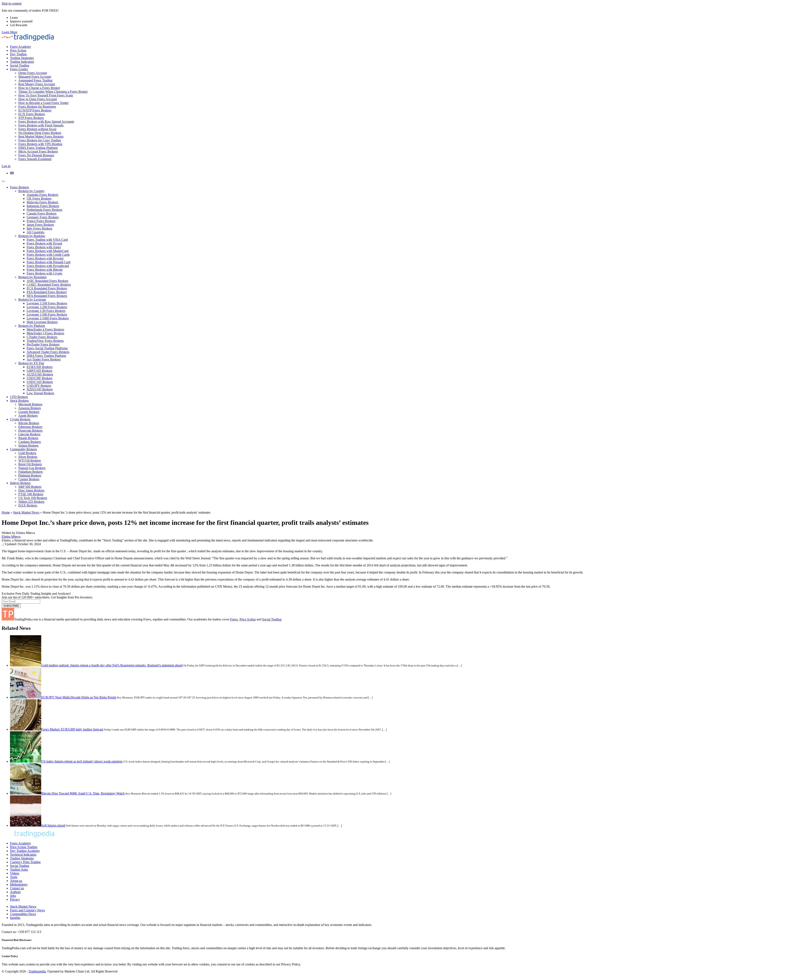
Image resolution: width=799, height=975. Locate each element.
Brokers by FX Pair (31, 363)
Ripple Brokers (28, 438)
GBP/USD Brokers (39, 370)
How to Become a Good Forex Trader (43, 103)
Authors (15, 892)
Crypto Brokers (20, 419)
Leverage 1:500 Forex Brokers (47, 314)
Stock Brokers (19, 400)
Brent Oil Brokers (30, 464)
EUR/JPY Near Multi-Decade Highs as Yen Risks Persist (78, 697)
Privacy (15, 899)
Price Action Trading (23, 847)
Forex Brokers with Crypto (44, 273)
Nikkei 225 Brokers (31, 501)
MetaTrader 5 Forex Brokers (45, 333)
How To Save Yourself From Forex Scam (45, 95)
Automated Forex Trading (35, 80)
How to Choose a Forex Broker (39, 88)
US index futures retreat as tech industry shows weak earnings (82, 761)
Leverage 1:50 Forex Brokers (46, 311)
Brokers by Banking (31, 236)
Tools (13, 877)
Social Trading (19, 65)
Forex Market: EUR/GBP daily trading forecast (72, 729)
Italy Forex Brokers (39, 228)
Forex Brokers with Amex (44, 247)
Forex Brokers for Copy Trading (39, 140)
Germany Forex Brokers (43, 217)
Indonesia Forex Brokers (43, 206)
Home (6, 512)
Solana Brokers (28, 445)
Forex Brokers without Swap (37, 129)
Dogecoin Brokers (30, 430)
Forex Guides (19, 69)
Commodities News (23, 914)
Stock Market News (26, 512)
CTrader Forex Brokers (42, 337)
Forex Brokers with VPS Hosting (40, 144)
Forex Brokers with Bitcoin (45, 269)
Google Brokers (28, 412)
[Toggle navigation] (3, 181)
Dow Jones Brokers (31, 490)
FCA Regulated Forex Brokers (47, 288)
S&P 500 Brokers (29, 486)
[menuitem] (12, 173)
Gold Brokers (27, 453)
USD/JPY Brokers (39, 385)
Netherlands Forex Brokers (44, 209)
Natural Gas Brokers (31, 468)
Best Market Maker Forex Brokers (40, 136)
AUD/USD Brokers (40, 374)
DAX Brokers (27, 505)
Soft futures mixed (53, 825)
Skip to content (11, 3)
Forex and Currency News (27, 910)
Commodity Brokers (23, 449)
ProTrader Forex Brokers (43, 344)
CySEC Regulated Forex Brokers (49, 284)
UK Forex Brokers (39, 198)
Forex (234, 619)
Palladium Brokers (30, 471)
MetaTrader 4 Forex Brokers (45, 329)
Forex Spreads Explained (34, 159)
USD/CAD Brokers (40, 382)
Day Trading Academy (25, 851)
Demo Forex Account (32, 73)
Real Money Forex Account (36, 84)
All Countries (35, 232)
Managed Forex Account (34, 76)
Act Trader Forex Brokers (44, 359)
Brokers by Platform (31, 325)
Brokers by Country (31, 191)
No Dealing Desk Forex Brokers (39, 133)
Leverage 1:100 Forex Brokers (47, 303)
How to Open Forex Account (37, 99)
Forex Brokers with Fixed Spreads (40, 125)
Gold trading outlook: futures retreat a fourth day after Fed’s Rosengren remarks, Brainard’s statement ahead (111, 665)
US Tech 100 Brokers (32, 498)
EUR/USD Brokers (39, 367)
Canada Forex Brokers (41, 213)
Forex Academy (20, 46)
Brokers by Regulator (32, 277)
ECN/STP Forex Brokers (34, 110)
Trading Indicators (22, 61)
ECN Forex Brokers (31, 114)
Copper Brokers (28, 479)
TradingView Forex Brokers (45, 340)
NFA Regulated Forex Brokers (47, 296)
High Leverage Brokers (42, 322)
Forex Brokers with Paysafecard (48, 266)
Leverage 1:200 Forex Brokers (47, 307)
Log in (6, 166)
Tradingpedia (37, 971)
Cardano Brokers (29, 442)
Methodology (19, 884)
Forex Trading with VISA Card (47, 239)
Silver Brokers (27, 456)
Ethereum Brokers (30, 427)
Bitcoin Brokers (28, 423)
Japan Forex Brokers (40, 224)
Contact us (17, 888)
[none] (403, 173)
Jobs (13, 895)
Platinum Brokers (29, 475)
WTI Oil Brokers (29, 460)
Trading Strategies (22, 58)
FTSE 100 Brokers (30, 494)
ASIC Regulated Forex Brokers (47, 281)
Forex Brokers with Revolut (45, 258)
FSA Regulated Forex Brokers (47, 292)
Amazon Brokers (29, 408)
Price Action (18, 50)
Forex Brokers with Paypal (44, 243)
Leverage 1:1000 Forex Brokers (48, 318)
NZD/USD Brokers (40, 389)
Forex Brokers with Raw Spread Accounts (46, 121)
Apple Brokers (28, 415)
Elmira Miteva (11, 536)
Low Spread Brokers (40, 393)
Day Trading (18, 54)
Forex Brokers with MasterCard (47, 251)
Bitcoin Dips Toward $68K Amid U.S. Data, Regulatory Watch (83, 793)
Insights (15, 917)
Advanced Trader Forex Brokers (48, 352)
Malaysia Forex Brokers (42, 202)
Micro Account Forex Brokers (38, 151)
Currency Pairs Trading (25, 862)
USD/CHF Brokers (39, 378)
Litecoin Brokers (29, 434)
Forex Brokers (19, 187)
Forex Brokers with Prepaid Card (48, 262)
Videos (14, 873)
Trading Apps (19, 869)
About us (16, 880)
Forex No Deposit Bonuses (36, 155)
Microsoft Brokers (30, 404)
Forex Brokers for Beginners (37, 106)
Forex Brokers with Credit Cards (48, 254)
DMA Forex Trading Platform (38, 148)
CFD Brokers (19, 397)
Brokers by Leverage (32, 299)
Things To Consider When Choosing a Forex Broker (53, 91)
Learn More (9, 32)
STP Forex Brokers (31, 118)
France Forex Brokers (41, 221)
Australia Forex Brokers (42, 194)
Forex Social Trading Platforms (47, 348)
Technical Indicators (23, 854)
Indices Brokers (20, 483)
